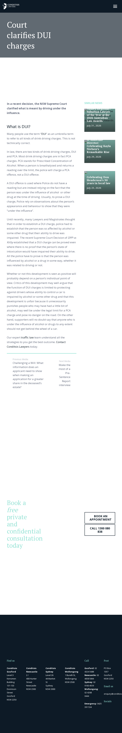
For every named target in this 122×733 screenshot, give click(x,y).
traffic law (27, 337)
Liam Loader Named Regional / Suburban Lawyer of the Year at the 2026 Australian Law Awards (99, 113)
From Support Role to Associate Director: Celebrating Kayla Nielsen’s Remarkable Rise (99, 144)
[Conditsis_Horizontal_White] (11, 6)
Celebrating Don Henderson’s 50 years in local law (98, 180)
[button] (115, 6)
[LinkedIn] (110, 708)
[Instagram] (110, 714)
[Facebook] (105, 708)
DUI (43, 134)
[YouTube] (105, 714)
